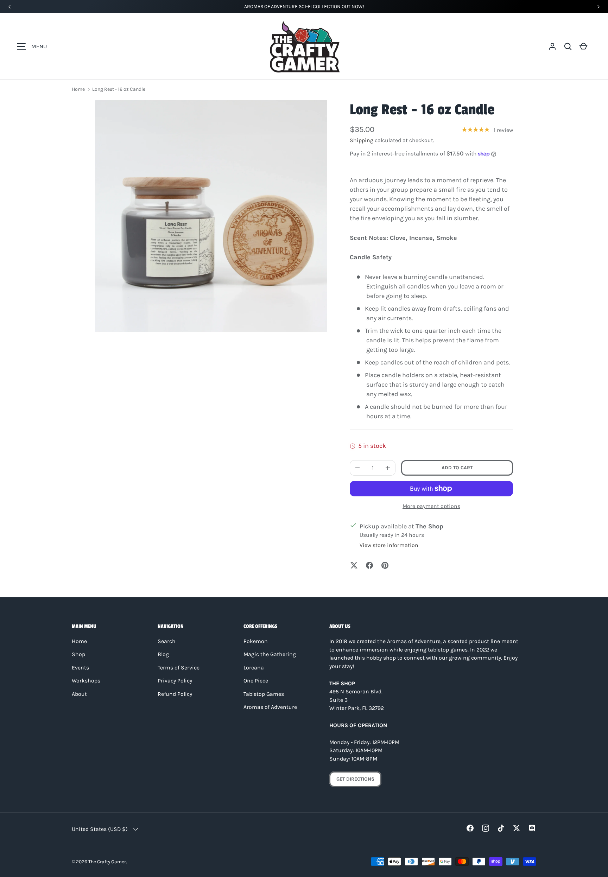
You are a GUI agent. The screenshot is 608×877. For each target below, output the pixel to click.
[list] (211, 216)
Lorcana (253, 668)
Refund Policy (175, 694)
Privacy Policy (175, 681)
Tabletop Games (263, 694)
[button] (568, 46)
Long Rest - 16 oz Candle (118, 89)
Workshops (86, 681)
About (79, 694)
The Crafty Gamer (107, 861)
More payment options (431, 506)
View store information (389, 545)
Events (80, 668)
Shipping (361, 140)
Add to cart (457, 468)
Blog (163, 654)
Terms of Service (179, 668)
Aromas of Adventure (270, 707)
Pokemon (255, 641)
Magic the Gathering (269, 654)
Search (167, 641)
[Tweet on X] (354, 565)
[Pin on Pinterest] (385, 565)
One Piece (255, 681)
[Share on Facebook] (369, 565)
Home (78, 89)
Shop (78, 654)
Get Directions (355, 779)
